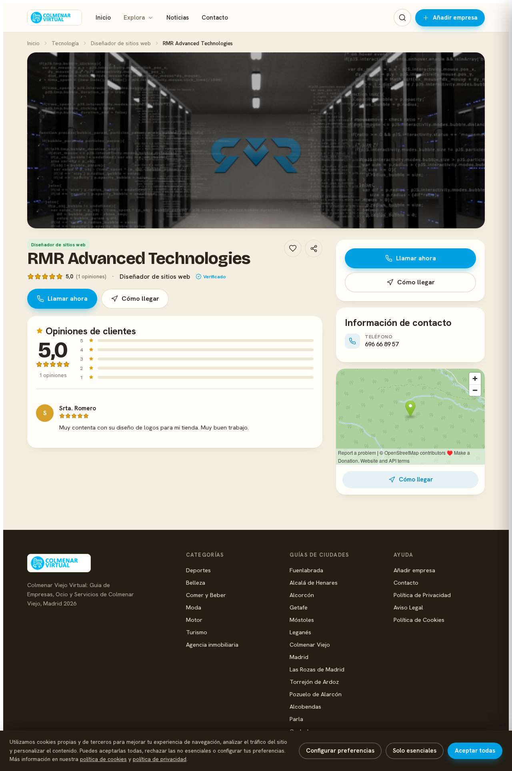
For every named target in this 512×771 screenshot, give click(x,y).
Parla (296, 719)
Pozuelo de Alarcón (316, 694)
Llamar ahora (68, 298)
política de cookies (103, 759)
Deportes (198, 570)
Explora (134, 18)
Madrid (299, 657)
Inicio (103, 18)
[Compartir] (313, 248)
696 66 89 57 (381, 344)
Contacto (215, 18)
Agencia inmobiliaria (212, 644)
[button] (256, 140)
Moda (193, 607)
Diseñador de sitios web (121, 43)
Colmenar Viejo (310, 644)
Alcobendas (305, 706)
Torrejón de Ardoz (314, 681)
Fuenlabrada (306, 570)
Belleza (195, 582)
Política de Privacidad (422, 595)
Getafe (299, 607)
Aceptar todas (475, 751)
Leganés (300, 632)
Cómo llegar (140, 298)
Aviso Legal (408, 607)
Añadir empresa (455, 18)
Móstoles (302, 619)
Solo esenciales (414, 751)
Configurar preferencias (340, 751)
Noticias (177, 18)
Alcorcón (302, 595)
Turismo (196, 632)
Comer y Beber (206, 595)
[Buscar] (402, 17)
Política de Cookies (419, 619)
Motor (194, 619)
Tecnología (65, 43)
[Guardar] (293, 248)
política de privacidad (159, 759)
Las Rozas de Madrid (317, 669)
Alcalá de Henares (314, 582)
